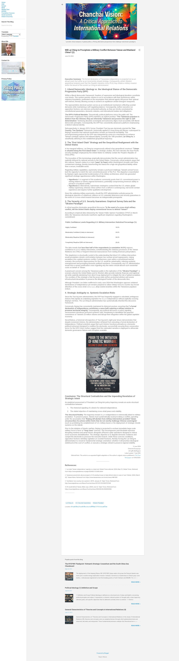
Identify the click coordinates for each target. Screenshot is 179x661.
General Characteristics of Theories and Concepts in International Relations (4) (95, 610)
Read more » (135, 582)
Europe (3, 6)
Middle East (5, 9)
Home (3, 2)
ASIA (3, 8)
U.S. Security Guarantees (83, 503)
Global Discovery (7, 16)
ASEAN (3, 11)
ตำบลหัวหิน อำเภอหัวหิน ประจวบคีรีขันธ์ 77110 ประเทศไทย (89, 507)
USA (2, 4)
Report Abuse (103, 657)
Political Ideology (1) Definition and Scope (81, 588)
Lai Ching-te (69, 503)
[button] (139, 50)
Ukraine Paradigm (98, 503)
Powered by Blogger (103, 653)
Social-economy (6, 15)
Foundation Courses (8, 13)
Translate (15, 36)
